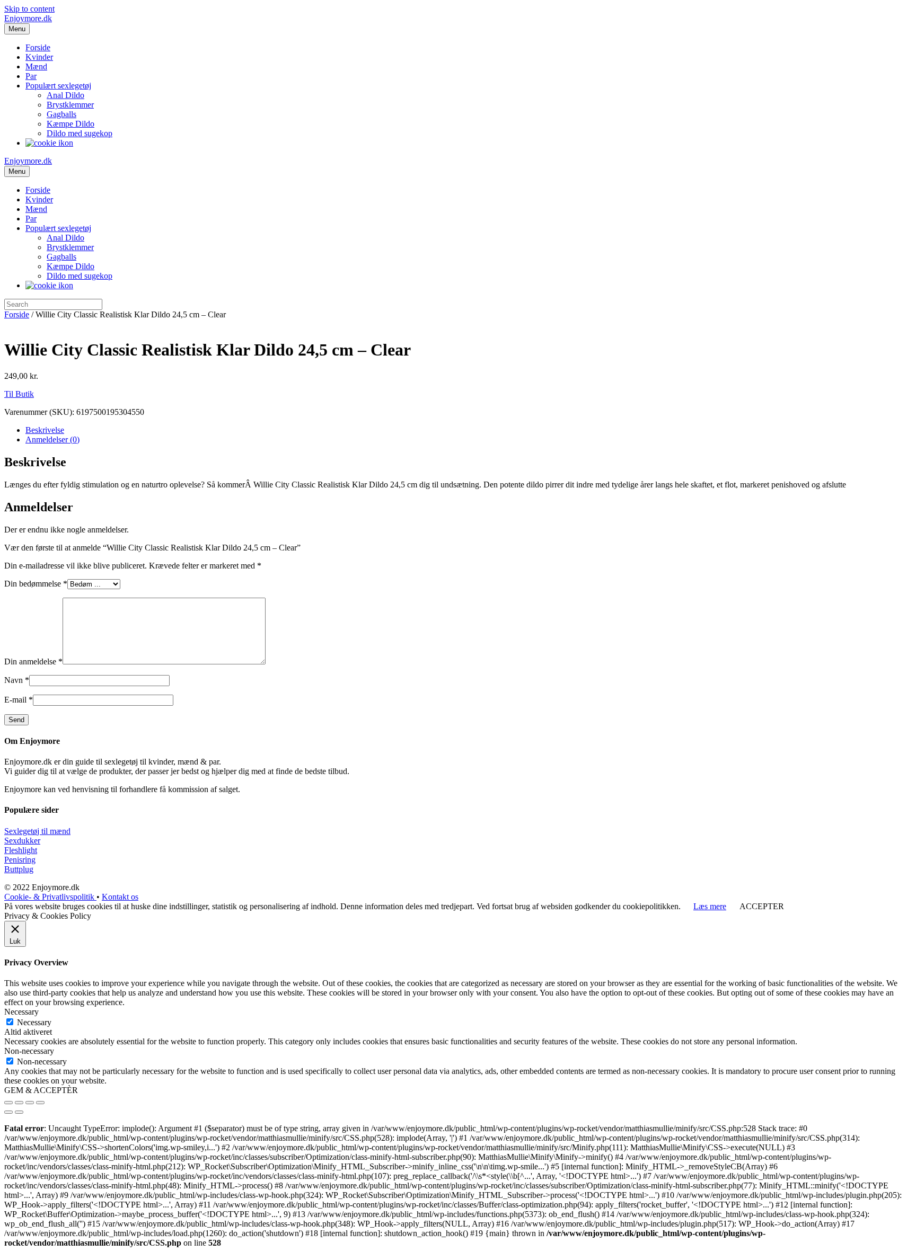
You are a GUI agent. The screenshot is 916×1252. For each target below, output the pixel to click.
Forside (37, 47)
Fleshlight (20, 850)
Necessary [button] (21, 1011)
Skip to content (29, 8)
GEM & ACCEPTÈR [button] (41, 1090)
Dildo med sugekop (79, 133)
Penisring (20, 859)
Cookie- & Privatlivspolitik (50, 896)
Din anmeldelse (33, 661)
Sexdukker (22, 840)
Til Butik (19, 393)
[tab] (468, 430)
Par (31, 76)
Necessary (34, 1022)
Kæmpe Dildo (70, 123)
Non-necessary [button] (29, 1050)
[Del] (19, 1102)
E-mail (18, 699)
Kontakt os (120, 896)
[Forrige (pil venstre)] (8, 1112)
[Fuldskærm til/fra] (29, 1102)
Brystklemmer (70, 104)
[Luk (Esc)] (8, 1102)
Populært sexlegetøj (58, 85)
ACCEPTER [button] (761, 906)
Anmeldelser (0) (52, 439)
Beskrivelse (44, 429)
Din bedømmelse (35, 583)
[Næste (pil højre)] (19, 1112)
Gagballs (61, 114)
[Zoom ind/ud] (40, 1102)
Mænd (36, 66)
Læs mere (709, 906)
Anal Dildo (65, 95)
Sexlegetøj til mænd (37, 831)
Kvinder (39, 56)
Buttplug (18, 869)
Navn (16, 680)
